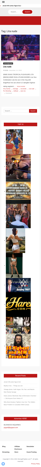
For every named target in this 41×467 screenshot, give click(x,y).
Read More (21, 86)
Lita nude (7, 66)
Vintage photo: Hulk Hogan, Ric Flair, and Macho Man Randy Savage (19, 391)
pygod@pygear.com (11, 427)
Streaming (5, 452)
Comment (9, 93)
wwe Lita (22, 91)
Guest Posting (32, 452)
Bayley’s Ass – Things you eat (13, 385)
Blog (3, 446)
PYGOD (5, 70)
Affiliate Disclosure (18, 448)
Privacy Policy (35, 464)
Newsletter (30, 446)
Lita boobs (23, 88)
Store (16, 452)
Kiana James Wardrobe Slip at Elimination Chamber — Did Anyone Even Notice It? (20, 397)
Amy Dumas (6, 88)
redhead (15, 91)
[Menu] (3, 2)
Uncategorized (8, 63)
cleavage (15, 88)
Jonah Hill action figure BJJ (11, 6)
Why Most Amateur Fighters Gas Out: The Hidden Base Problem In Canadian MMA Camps (19, 403)
